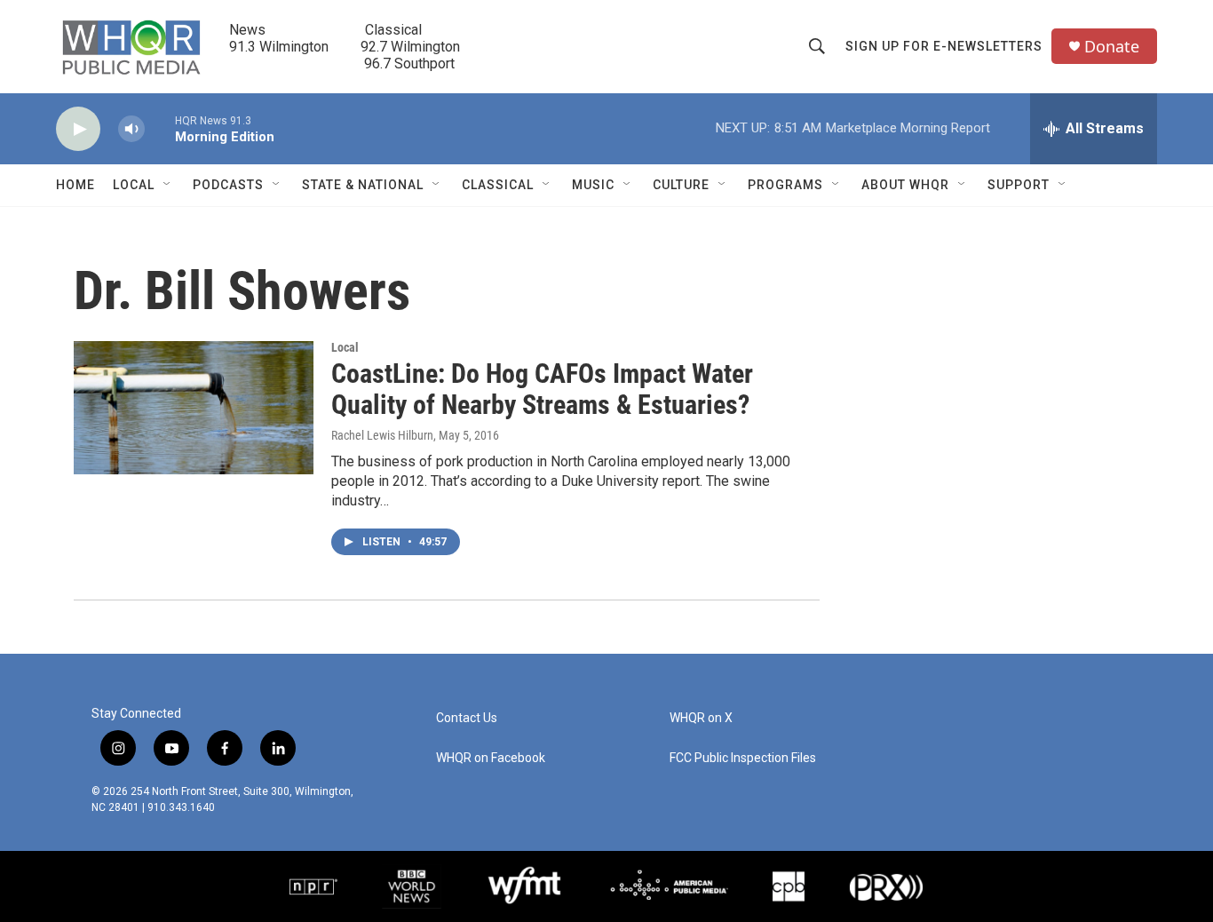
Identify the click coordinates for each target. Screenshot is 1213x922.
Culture (681, 185)
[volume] (131, 129)
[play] (78, 129)
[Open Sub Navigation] (168, 185)
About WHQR (905, 185)
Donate (1111, 46)
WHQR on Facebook (490, 758)
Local (134, 185)
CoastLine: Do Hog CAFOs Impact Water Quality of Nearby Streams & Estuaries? (542, 389)
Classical (498, 185)
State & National (363, 185)
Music (593, 185)
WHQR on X (701, 718)
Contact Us (466, 718)
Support (1018, 185)
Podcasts (228, 185)
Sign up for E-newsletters (944, 46)
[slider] (160, 128)
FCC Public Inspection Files (743, 758)
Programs (785, 185)
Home (75, 185)
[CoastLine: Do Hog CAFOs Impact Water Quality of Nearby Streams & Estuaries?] (193, 407)
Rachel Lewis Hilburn (382, 435)
